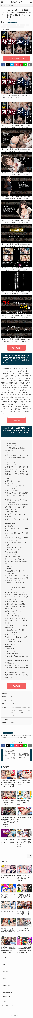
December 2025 (7, 989)
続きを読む (16, 348)
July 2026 (5, 964)
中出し (14, 24)
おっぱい (10, 24)
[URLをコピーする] (30, 64)
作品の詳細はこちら (16, 58)
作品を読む (16, 420)
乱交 (18, 24)
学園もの (4, 26)
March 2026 (6, 978)
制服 (27, 24)
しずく (8, 19)
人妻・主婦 (22, 24)
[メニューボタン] (2, 2)
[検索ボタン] (31, 2)
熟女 (23, 26)
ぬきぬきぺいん (16, 2)
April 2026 (6, 975)
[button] (3, 64)
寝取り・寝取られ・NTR (12, 26)
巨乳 (20, 26)
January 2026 (6, 985)
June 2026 (6, 968)
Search (29, 855)
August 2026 (6, 961)
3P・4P (4, 24)
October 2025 (6, 996)
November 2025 (7, 992)
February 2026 (7, 982)
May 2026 (5, 971)
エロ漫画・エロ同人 (12, 22)
